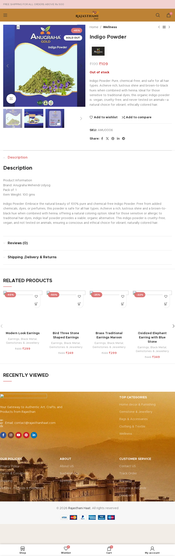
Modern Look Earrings (23, 333)
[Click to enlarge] (11, 99)
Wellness (110, 27)
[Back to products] (164, 27)
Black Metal (29, 339)
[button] (7, 66)
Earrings (13, 339)
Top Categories (133, 397)
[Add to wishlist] (36, 296)
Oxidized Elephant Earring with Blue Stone (152, 337)
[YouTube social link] (18, 435)
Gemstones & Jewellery (22, 342)
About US (67, 466)
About (65, 459)
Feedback (126, 495)
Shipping (6, 480)
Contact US (127, 466)
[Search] (158, 15)
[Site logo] (87, 15)
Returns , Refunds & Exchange (22, 488)
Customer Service (135, 459)
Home (94, 27)
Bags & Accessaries (133, 419)
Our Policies (11, 459)
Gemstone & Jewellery (135, 411)
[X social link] (107, 139)
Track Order (128, 473)
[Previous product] (159, 27)
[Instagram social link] (11, 435)
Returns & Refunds (132, 488)
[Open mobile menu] (5, 15)
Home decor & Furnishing (137, 404)
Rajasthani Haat (79, 508)
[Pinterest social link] (113, 139)
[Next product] (169, 27)
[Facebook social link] (102, 139)
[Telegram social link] (123, 139)
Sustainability (69, 473)
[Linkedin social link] (118, 139)
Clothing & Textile (132, 426)
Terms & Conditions (14, 473)
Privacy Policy (9, 466)
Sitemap (66, 480)
